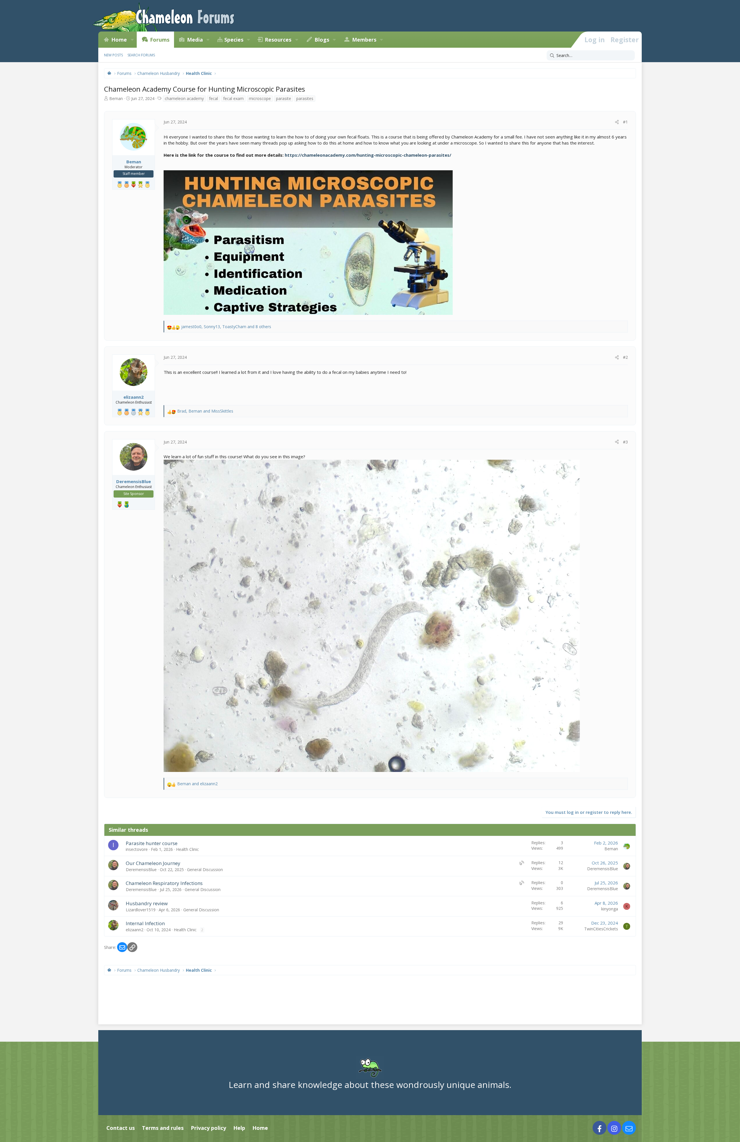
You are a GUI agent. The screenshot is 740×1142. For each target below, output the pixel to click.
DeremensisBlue (141, 869)
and (197, 783)
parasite (283, 98)
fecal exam (233, 98)
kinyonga (609, 909)
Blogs (321, 39)
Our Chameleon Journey (153, 863)
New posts (113, 55)
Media (195, 39)
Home (119, 39)
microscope (260, 98)
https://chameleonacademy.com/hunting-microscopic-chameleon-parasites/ (368, 155)
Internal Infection (145, 923)
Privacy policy (208, 1127)
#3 (625, 442)
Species (233, 39)
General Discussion (205, 869)
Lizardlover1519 (141, 909)
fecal (213, 98)
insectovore (137, 849)
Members (364, 39)
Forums (159, 39)
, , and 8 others (226, 326)
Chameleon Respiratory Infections (164, 883)
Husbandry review (147, 903)
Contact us (120, 1127)
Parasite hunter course (151, 843)
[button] (132, 40)
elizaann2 (134, 929)
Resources (278, 39)
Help (239, 1127)
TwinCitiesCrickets (601, 929)
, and (205, 411)
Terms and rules (163, 1127)
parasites (304, 98)
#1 (625, 122)
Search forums (141, 55)
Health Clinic (187, 849)
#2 (625, 357)
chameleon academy (184, 98)
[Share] (617, 122)
